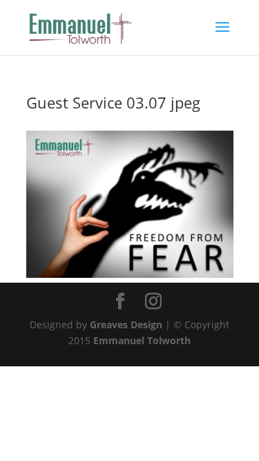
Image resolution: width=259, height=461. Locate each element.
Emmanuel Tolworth (142, 340)
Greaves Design (126, 324)
